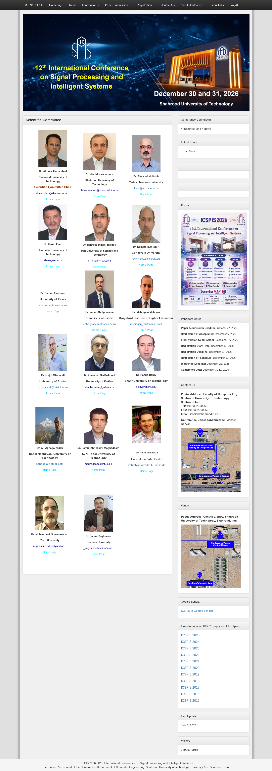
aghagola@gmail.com (50, 463)
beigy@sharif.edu (146, 386)
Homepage (56, 5)
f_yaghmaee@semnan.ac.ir (98, 548)
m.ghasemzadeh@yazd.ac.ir (49, 546)
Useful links (216, 5)
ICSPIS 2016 (190, 694)
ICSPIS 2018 (190, 681)
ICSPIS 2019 (190, 674)
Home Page (53, 199)
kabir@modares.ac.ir (146, 188)
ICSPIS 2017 (190, 687)
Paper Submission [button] (117, 5)
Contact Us (168, 5)
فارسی (234, 4)
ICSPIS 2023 (190, 648)
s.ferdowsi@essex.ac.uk (53, 305)
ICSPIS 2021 (190, 661)
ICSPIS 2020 (190, 668)
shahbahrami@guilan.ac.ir (99, 387)
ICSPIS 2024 (190, 641)
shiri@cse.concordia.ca (146, 258)
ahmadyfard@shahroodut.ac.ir (53, 193)
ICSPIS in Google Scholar (197, 610)
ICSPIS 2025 (190, 635)
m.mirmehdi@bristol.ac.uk (53, 387)
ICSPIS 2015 (190, 700)
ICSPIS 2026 (33, 5)
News (72, 5)
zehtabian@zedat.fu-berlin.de (146, 465)
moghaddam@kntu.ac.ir (98, 463)
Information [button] (89, 5)
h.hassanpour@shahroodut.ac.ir (99, 190)
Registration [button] (145, 5)
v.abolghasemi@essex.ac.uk (99, 324)
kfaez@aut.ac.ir (53, 260)
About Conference (192, 5)
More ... (194, 151)
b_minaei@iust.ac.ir (99, 260)
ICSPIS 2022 (190, 655)
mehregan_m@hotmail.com (146, 324)
